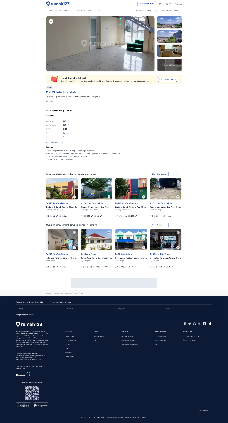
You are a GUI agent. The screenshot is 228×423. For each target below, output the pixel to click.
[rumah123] (29, 325)
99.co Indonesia (160, 336)
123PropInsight (70, 357)
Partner (67, 344)
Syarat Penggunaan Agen (129, 344)
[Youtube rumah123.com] (199, 323)
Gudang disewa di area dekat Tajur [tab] (29, 302)
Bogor (76, 293)
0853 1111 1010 (36, 359)
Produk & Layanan (71, 340)
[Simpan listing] (74, 181)
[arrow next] (180, 174)
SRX (156, 344)
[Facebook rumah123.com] (185, 323)
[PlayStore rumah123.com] (40, 405)
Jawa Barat (68, 293)
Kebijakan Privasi (127, 336)
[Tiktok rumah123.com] (210, 324)
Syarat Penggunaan (128, 340)
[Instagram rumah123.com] (194, 323)
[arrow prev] (175, 174)
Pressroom (68, 352)
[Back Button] (51, 21)
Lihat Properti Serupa (167, 79)
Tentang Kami (69, 336)
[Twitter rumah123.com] (189, 323)
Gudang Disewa (58, 293)
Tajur (82, 293)
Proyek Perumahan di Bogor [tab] (60, 302)
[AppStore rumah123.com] (23, 405)
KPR (95, 340)
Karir (66, 348)
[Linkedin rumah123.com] (204, 324)
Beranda (48, 293)
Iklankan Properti (99, 336)
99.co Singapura (160, 340)
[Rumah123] (58, 3)
